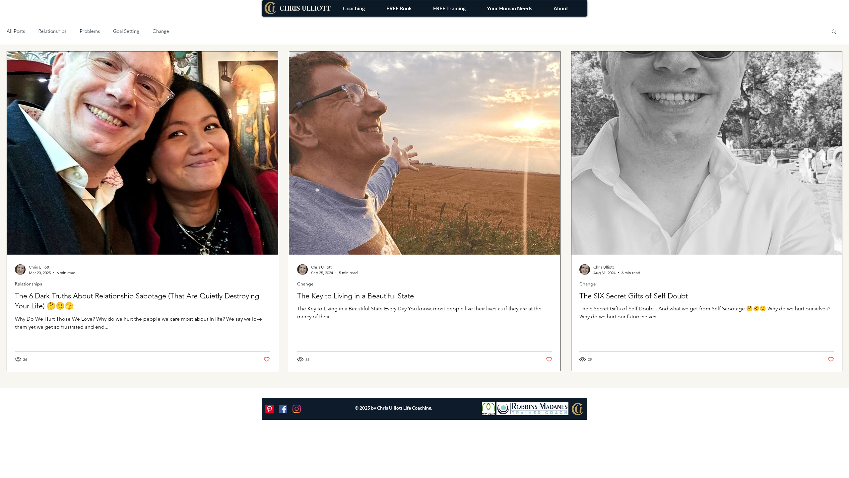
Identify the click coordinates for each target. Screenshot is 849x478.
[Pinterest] (269, 409)
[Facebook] (283, 409)
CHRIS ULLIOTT (305, 7)
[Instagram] (297, 409)
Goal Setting (126, 31)
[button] (509, 8)
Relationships (52, 31)
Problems (90, 31)
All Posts (16, 31)
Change (161, 31)
